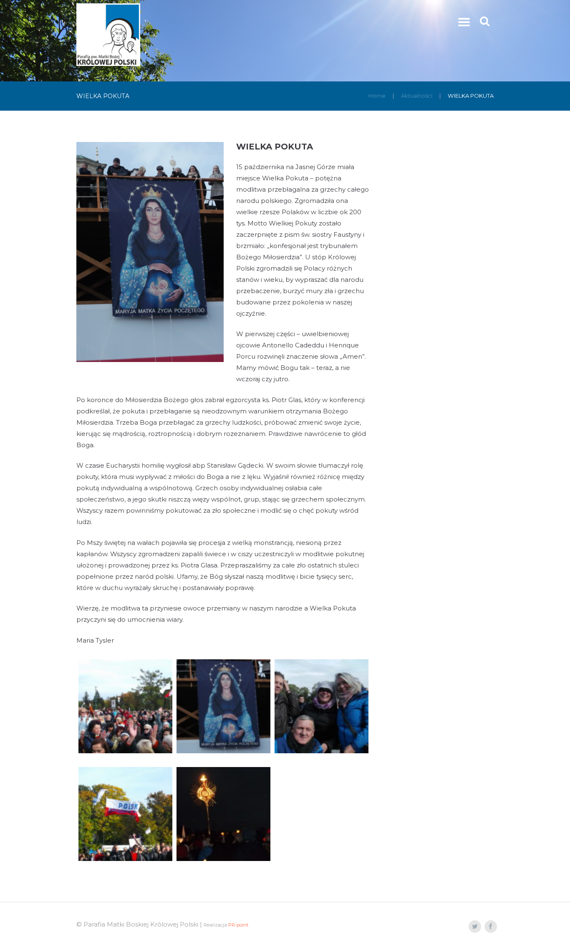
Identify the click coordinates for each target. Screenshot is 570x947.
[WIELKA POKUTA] (150, 252)
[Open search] (485, 21)
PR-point (238, 925)
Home (377, 95)
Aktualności (416, 95)
